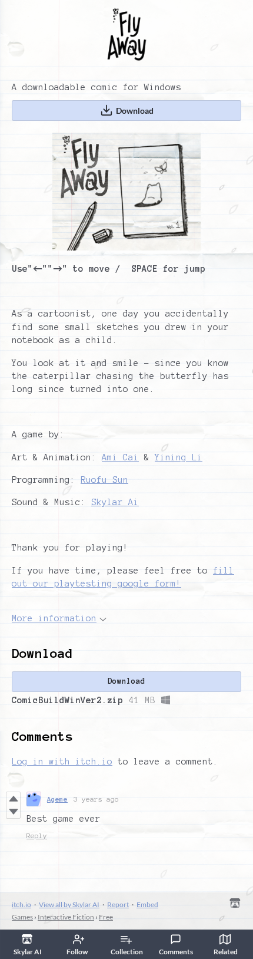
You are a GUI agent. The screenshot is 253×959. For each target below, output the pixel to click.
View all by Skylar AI (69, 904)
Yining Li (178, 457)
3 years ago (96, 799)
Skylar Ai (115, 502)
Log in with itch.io (62, 761)
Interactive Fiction (66, 916)
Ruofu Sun (104, 480)
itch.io (21, 904)
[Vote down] (13, 811)
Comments (176, 951)
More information (54, 618)
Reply (36, 835)
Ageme (57, 799)
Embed (147, 904)
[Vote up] (13, 798)
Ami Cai (120, 457)
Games (22, 916)
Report (118, 904)
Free (106, 916)
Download (135, 111)
